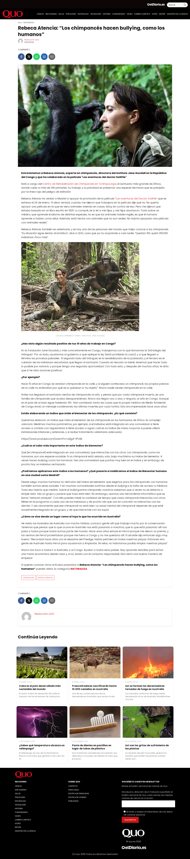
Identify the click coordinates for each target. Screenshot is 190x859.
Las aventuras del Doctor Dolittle (136, 198)
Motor (162, 14)
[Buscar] (185, 4)
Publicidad (73, 801)
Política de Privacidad (78, 794)
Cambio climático (142, 14)
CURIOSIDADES (118, 14)
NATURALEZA (83, 14)
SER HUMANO (51, 14)
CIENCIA (40, 14)
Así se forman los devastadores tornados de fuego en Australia (145, 687)
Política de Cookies (77, 797)
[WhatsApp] (36, 56)
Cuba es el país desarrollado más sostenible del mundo (40, 687)
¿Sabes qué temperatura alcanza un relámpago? (42, 747)
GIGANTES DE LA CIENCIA (177, 14)
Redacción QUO (31, 39)
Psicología (71, 14)
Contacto (72, 786)
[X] (29, 56)
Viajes (129, 14)
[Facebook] (21, 56)
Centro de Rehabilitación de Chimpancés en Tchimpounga (79, 184)
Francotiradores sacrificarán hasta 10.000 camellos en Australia (94, 687)
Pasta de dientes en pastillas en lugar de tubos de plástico (91, 747)
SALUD (61, 14)
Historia (107, 14)
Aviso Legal (73, 790)
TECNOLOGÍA (95, 14)
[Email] (52, 56)
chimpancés (28, 577)
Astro (154, 14)
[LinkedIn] (44, 56)
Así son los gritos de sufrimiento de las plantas (147, 747)
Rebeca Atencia (45, 577)
